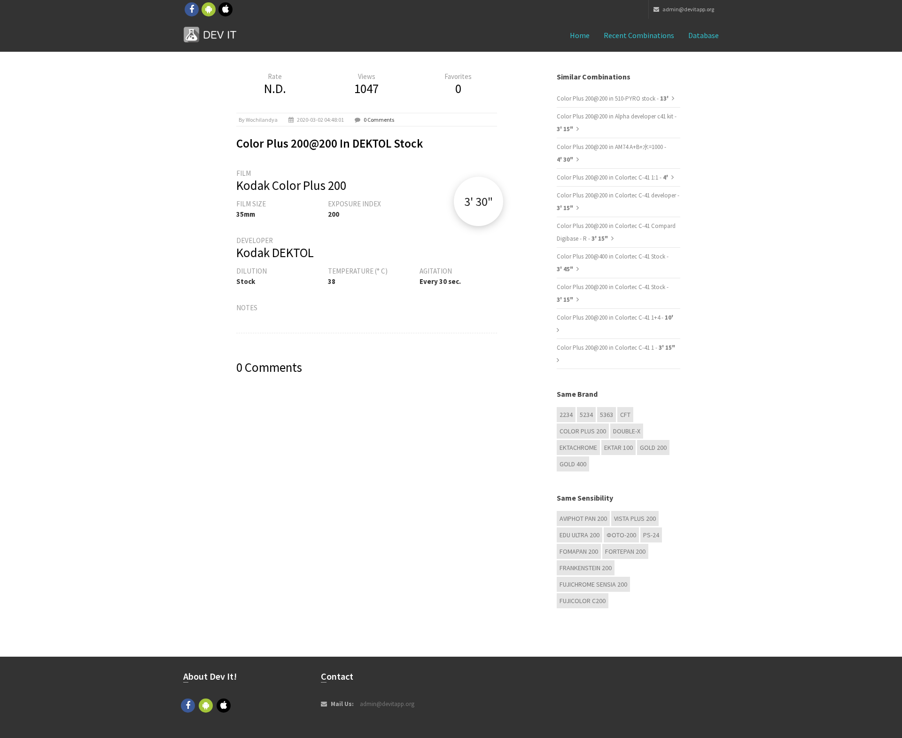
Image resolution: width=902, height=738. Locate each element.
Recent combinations (639, 35)
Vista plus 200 (635, 518)
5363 (606, 414)
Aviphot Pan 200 (583, 518)
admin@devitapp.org (687, 9)
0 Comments (379, 119)
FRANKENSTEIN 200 (586, 568)
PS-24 (651, 535)
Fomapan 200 (579, 551)
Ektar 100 (618, 447)
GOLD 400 (573, 464)
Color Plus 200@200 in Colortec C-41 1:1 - (613, 177)
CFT (625, 414)
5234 (586, 414)
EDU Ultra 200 (579, 535)
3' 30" (478, 201)
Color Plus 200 (583, 431)
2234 (566, 414)
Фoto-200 (621, 535)
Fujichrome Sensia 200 (593, 584)
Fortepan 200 (625, 551)
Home (580, 35)
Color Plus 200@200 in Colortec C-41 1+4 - (615, 318)
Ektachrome (578, 447)
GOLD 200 (653, 447)
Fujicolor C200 (583, 601)
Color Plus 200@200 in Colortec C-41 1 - (616, 348)
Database (703, 35)
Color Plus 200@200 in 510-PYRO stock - (613, 98)
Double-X (626, 431)
